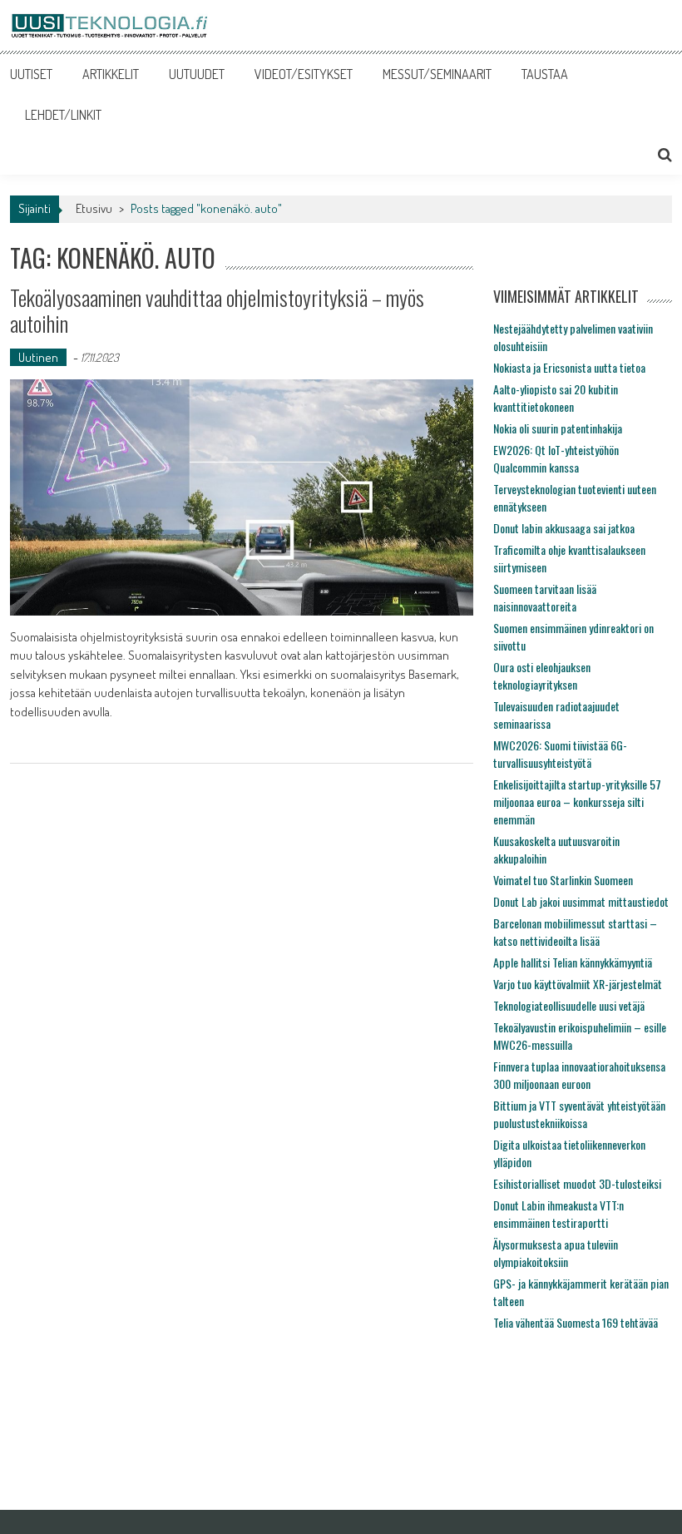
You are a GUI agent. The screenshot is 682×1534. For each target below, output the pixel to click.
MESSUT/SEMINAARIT (437, 74)
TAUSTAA (544, 74)
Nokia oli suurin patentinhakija (557, 428)
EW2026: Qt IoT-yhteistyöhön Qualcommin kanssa (556, 458)
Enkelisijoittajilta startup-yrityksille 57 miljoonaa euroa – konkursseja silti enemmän (577, 801)
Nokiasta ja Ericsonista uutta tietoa (569, 367)
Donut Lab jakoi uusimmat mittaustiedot (581, 901)
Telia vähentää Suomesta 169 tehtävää (575, 1322)
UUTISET (31, 74)
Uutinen (38, 357)
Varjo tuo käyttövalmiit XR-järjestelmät (577, 983)
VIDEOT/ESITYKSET (304, 74)
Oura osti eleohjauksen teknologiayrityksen (542, 675)
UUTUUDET (197, 74)
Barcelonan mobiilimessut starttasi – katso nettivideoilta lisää (575, 931)
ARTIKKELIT (110, 74)
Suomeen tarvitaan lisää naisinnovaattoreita (544, 597)
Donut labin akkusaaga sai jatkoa (564, 528)
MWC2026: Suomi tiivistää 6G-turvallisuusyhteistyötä (560, 753)
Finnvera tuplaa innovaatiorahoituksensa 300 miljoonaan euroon (579, 1074)
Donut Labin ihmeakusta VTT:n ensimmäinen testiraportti (558, 1213)
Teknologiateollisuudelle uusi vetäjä (569, 1005)
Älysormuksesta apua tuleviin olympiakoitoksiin (555, 1252)
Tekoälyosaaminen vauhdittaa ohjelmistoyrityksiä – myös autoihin (217, 310)
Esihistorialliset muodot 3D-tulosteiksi (577, 1183)
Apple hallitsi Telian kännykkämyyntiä (572, 962)
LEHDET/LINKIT (63, 114)
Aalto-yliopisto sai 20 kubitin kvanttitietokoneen (555, 397)
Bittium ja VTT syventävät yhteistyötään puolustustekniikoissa (579, 1113)
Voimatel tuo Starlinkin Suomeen (563, 879)
